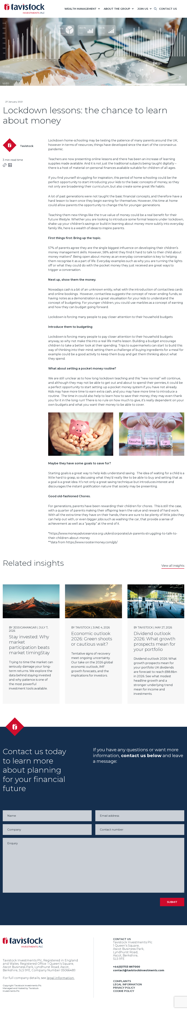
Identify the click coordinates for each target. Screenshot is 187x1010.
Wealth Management (80, 8)
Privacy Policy (124, 987)
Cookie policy (123, 991)
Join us (143, 8)
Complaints (122, 981)
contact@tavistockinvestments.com (138, 970)
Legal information (127, 984)
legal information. (61, 978)
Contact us (168, 8)
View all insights (172, 565)
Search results (156, 11)
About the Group (117, 8)
